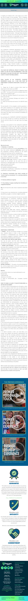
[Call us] (22, 5)
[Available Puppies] (5, 5)
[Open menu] (2, 5)
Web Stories (17, 575)
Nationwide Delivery (19, 566)
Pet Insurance (18, 587)
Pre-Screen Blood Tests (20, 589)
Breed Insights (18, 580)
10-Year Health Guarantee (20, 586)
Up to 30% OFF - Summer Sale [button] (14, 1)
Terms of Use (21, 597)
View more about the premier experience (14, 408)
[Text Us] (25, 5)
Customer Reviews (19, 569)
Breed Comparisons (19, 582)
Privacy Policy (22, 599)
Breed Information (18, 579)
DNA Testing (17, 594)
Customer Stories (18, 572)
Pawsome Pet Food (19, 591)
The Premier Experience (20, 563)
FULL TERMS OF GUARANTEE (14, 498)
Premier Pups (13, 10)
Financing (17, 564)
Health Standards (18, 592)
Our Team (17, 573)
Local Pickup (17, 567)
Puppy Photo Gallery (19, 570)
